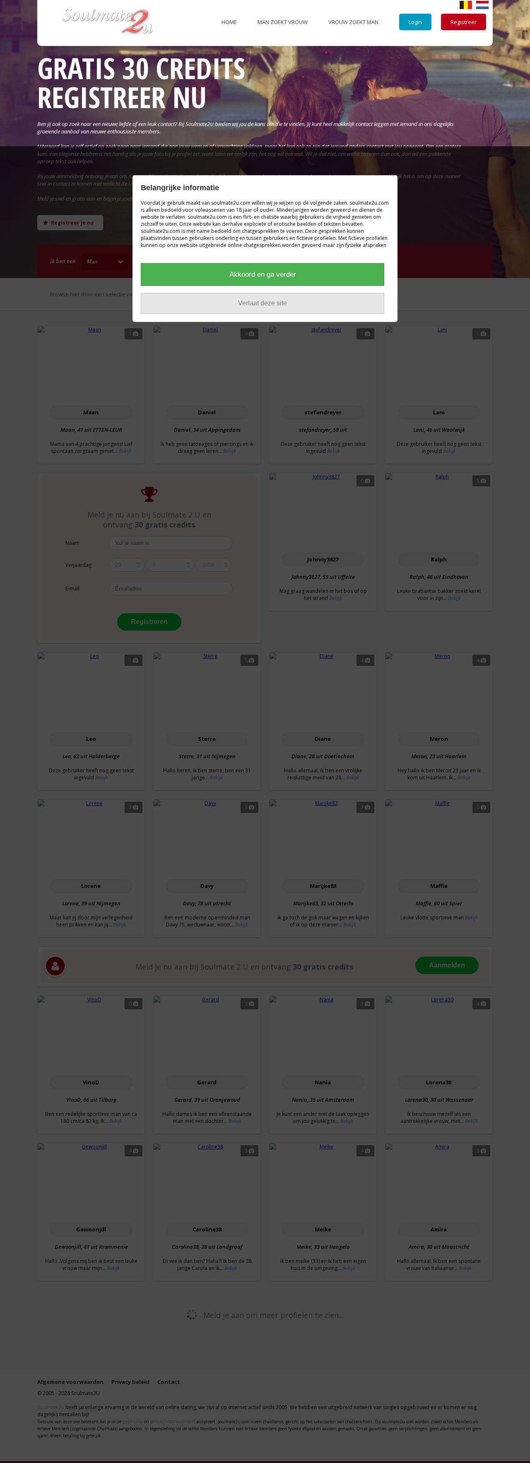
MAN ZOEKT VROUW (283, 22)
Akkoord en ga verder (262, 274)
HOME (229, 22)
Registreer (463, 22)
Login (415, 22)
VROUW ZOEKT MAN (353, 22)
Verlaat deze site (262, 303)
